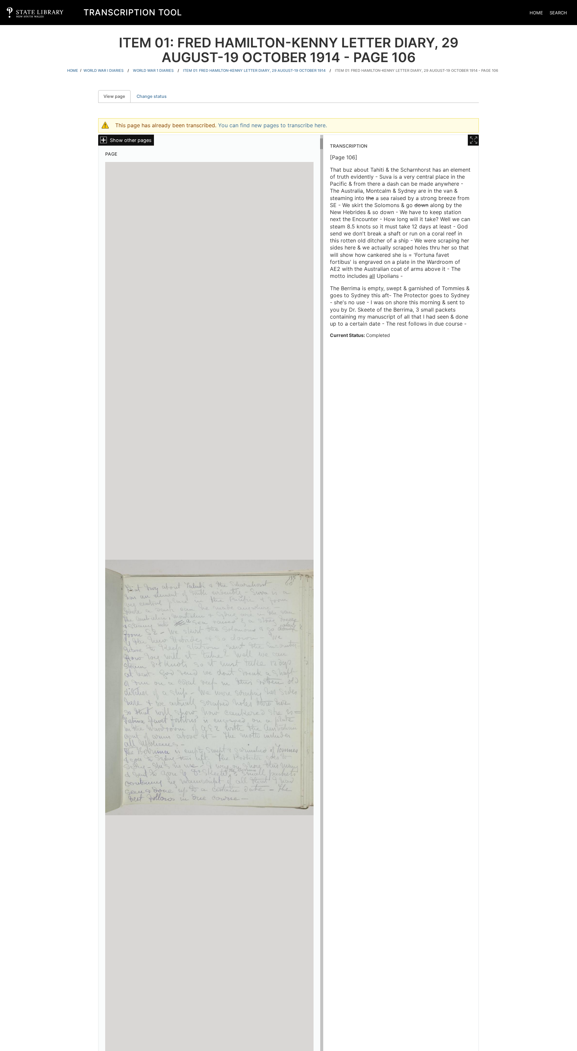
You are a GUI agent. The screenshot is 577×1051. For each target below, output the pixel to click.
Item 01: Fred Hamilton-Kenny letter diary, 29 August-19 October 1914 (254, 70)
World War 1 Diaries (153, 70)
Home (536, 12)
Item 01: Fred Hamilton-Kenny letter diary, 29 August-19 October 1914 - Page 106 (416, 70)
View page (117, 96)
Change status (152, 96)
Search (558, 12)
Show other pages (131, 140)
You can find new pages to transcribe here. (272, 125)
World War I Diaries (103, 70)
